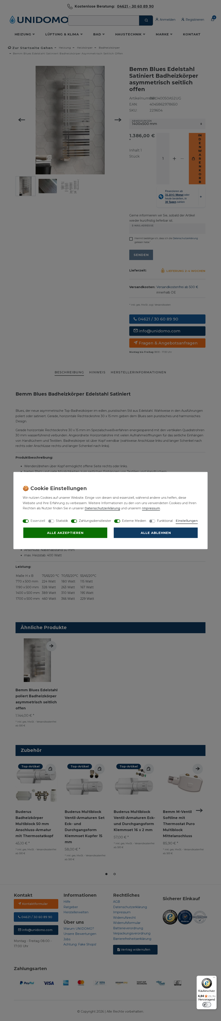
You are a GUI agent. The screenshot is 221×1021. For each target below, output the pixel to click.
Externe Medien (134, 521)
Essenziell (37, 521)
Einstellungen (187, 521)
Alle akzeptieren (65, 533)
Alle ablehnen (156, 533)
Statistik (62, 521)
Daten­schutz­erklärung (102, 508)
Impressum (151, 508)
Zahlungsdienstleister (95, 521)
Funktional (165, 521)
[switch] (206, 1004)
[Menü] (214, 978)
